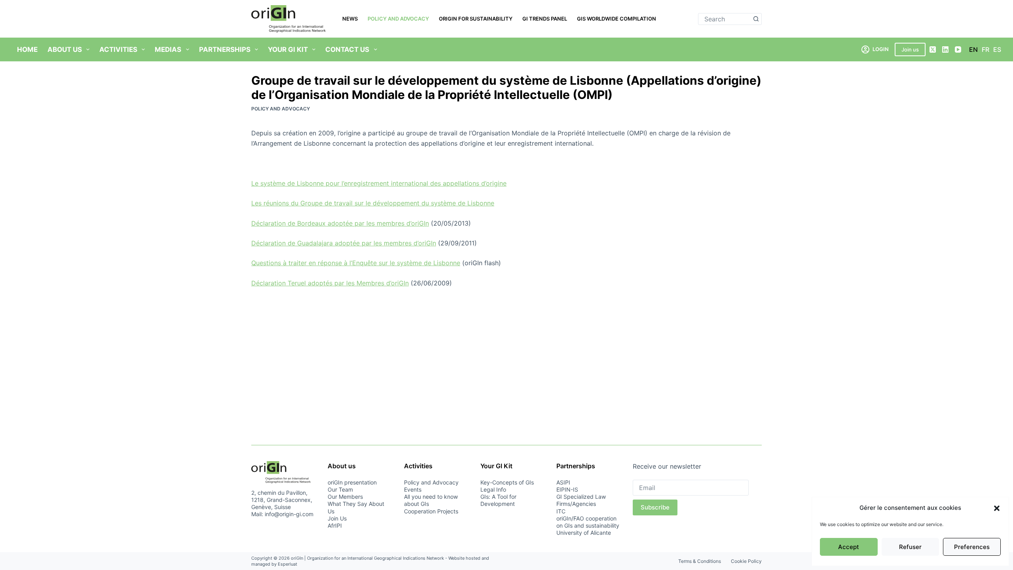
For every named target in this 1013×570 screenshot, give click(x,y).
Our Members (345, 496)
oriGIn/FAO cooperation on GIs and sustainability (587, 522)
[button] (997, 508)
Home (27, 49)
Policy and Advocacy (398, 18)
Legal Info (493, 489)
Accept (848, 547)
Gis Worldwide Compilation (616, 18)
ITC (560, 511)
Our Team (340, 489)
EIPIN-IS (567, 489)
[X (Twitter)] (933, 49)
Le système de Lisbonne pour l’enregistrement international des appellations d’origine (378, 183)
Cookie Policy (746, 561)
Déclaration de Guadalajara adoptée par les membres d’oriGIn (343, 243)
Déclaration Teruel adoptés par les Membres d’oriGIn (330, 283)
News (350, 18)
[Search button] (755, 19)
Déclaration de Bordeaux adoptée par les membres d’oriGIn (340, 223)
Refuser (910, 547)
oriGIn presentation (352, 482)
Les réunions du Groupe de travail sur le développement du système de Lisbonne (372, 203)
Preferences (972, 547)
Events (412, 489)
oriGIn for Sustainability (475, 18)
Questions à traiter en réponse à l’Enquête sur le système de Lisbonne (355, 263)
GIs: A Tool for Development (498, 500)
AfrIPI (335, 525)
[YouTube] (958, 49)
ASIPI (563, 482)
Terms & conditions (699, 561)
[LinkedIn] (945, 49)
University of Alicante (583, 532)
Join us (910, 49)
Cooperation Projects (431, 511)
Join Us (337, 518)
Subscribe (655, 507)
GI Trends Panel (544, 18)
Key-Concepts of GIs (507, 482)
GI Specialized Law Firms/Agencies (581, 500)
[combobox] (724, 19)
